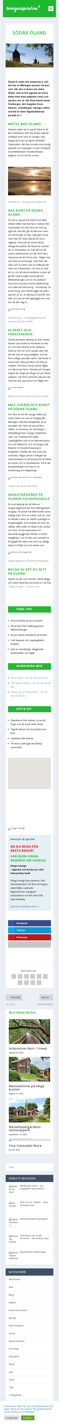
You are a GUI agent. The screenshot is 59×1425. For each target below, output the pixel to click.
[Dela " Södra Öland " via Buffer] (20, 983)
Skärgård (14, 1356)
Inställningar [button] (12, 1417)
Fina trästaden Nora (25, 1145)
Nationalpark (16, 1325)
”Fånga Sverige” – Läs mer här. (23, 586)
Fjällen (12, 1302)
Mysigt (12, 1317)
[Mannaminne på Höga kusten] (29, 1069)
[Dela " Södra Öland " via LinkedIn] (45, 976)
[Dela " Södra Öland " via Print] (39, 983)
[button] (30, 788)
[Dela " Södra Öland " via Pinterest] (39, 976)
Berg (11, 1294)
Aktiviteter (15, 1279)
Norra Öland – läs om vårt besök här (29, 677)
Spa (11, 1371)
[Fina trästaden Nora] (29, 1140)
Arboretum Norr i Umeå (28, 1048)
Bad (11, 1286)
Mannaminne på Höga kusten (26, 1087)
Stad (11, 1379)
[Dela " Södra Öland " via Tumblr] (33, 976)
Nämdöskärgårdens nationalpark (25, 1128)
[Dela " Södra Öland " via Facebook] (14, 976)
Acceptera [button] (28, 1417)
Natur (12, 1333)
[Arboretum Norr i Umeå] (29, 1031)
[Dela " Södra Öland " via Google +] (26, 976)
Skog (11, 1364)
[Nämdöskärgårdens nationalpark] (29, 1110)
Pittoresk (14, 1348)
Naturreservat (17, 1341)
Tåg (11, 1387)
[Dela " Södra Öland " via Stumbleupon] (26, 983)
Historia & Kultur (18, 1310)
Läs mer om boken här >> (24, 906)
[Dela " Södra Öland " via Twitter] (20, 976)
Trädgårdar (15, 1394)
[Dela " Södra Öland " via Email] (33, 983)
